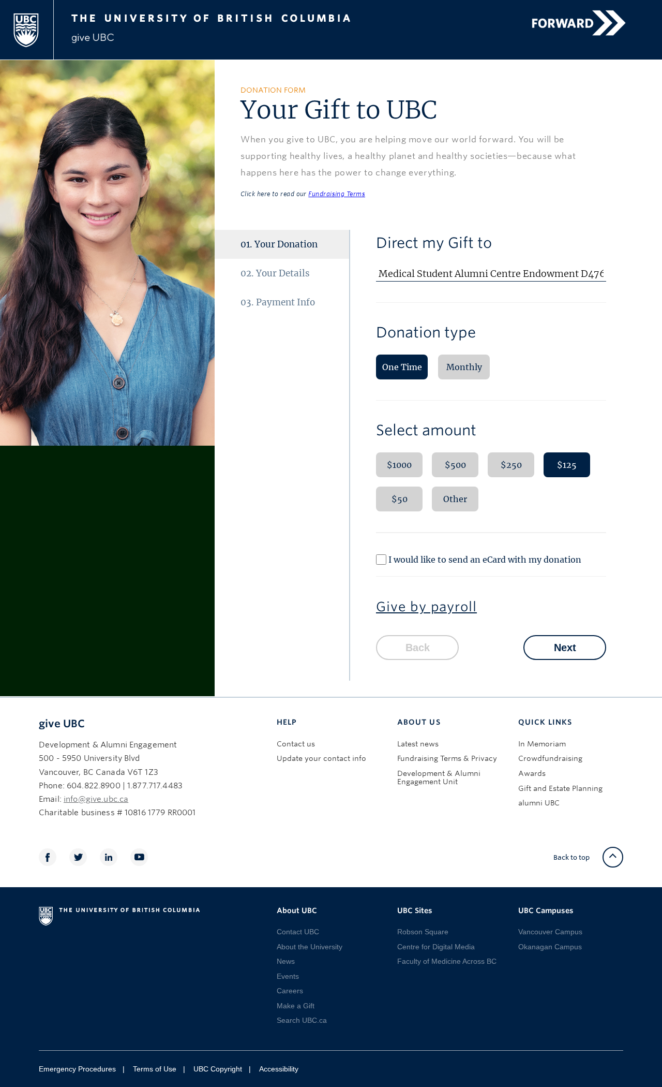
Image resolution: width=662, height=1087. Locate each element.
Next (565, 647)
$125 (567, 465)
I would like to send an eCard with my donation (484, 559)
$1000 (399, 465)
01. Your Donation (279, 244)
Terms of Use (154, 1069)
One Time (402, 367)
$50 (400, 499)
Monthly (464, 367)
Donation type (426, 332)
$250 (511, 465)
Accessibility (278, 1069)
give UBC (62, 723)
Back (417, 647)
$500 (455, 465)
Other (455, 499)
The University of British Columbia (229, 16)
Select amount (426, 430)
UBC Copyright (217, 1069)
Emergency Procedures (77, 1069)
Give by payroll (426, 606)
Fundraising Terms (336, 194)
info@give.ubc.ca (96, 799)
